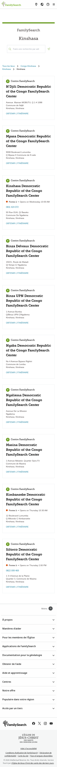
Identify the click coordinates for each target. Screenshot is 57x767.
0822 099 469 (12, 570)
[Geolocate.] (49, 49)
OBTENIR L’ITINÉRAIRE (17, 113)
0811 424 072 (12, 207)
